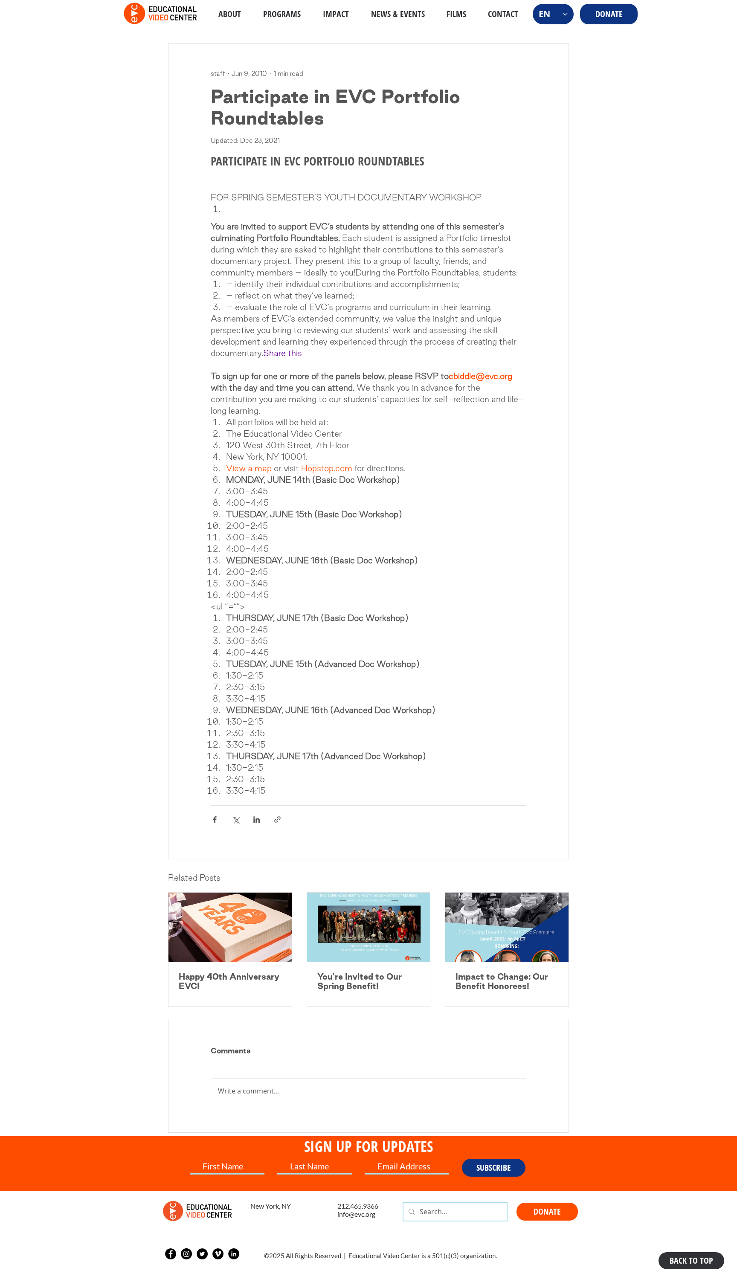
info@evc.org (356, 1214)
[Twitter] (202, 1253)
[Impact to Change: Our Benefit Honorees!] (507, 927)
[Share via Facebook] (215, 819)
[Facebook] (170, 1253)
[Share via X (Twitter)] (236, 819)
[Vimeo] (217, 1253)
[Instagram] (186, 1253)
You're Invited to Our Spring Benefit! (359, 981)
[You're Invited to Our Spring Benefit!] (368, 927)
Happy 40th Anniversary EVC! (229, 981)
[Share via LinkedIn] (256, 819)
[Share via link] (277, 819)
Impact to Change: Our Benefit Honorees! (502, 981)
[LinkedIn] (233, 1253)
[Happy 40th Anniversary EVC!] (230, 927)
